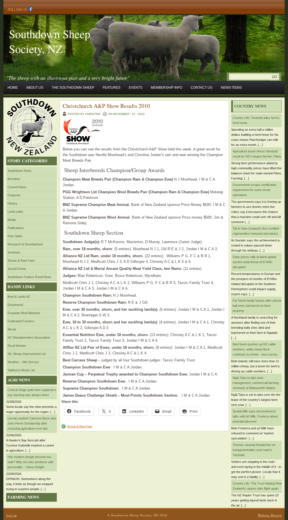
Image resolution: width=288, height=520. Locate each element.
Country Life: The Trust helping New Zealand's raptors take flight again (257, 486)
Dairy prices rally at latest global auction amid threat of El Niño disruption (254, 262)
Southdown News (20, 170)
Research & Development (25, 244)
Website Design (270, 515)
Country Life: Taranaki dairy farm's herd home (256, 120)
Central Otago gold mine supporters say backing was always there (32, 392)
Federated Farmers (21, 321)
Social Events (17, 268)
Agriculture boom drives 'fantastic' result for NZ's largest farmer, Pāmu (257, 154)
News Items (231, 88)
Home (13, 88)
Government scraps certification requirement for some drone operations (254, 190)
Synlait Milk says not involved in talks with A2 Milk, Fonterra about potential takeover (255, 416)
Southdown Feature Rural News (29, 277)
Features (111, 88)
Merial (12, 329)
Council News (17, 187)
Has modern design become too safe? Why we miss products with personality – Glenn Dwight (30, 462)
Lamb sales (15, 211)
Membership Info (166, 88)
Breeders (14, 179)
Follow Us (18, 10)
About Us (34, 88)
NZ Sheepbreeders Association (29, 337)
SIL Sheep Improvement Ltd (27, 353)
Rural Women (17, 345)
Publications (16, 228)
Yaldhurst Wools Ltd (21, 370)
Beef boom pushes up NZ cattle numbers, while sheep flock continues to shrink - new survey (255, 349)
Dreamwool (15, 304)
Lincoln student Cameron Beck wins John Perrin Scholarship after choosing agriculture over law (32, 423)
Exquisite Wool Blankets (24, 313)
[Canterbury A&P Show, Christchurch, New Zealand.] (83, 144)
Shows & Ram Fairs (21, 260)
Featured (14, 195)
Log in (11, 515)
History (12, 203)
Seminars (14, 252)
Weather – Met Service (23, 362)
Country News (250, 106)
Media (12, 219)
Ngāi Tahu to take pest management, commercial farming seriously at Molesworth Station (256, 383)
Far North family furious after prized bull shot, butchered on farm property (257, 305)
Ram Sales (15, 236)
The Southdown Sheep (73, 88)
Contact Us (201, 88)
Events (135, 88)
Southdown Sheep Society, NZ (49, 41)
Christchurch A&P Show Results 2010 (106, 106)
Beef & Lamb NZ (19, 296)
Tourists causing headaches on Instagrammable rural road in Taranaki (254, 450)
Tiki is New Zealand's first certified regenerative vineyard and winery (256, 231)
